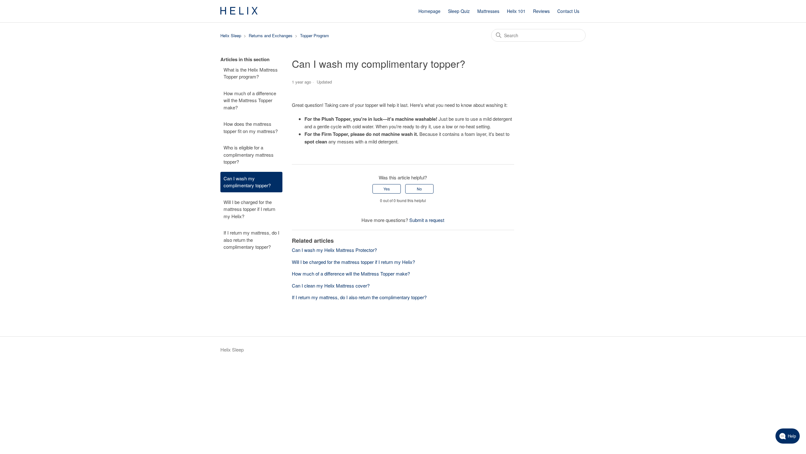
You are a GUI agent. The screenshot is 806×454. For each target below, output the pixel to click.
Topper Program (314, 35)
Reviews (541, 11)
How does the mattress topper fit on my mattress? (251, 127)
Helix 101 (516, 11)
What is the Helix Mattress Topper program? (251, 73)
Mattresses (488, 11)
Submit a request (426, 220)
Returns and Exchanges (270, 35)
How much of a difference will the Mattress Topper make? (250, 100)
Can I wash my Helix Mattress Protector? (334, 250)
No (419, 188)
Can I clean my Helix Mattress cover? (331, 285)
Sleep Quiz (459, 11)
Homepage (429, 11)
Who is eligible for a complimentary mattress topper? (249, 154)
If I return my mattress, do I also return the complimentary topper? (251, 239)
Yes (386, 188)
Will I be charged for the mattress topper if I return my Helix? (249, 209)
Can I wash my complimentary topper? (247, 182)
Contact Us (568, 11)
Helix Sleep (230, 35)
